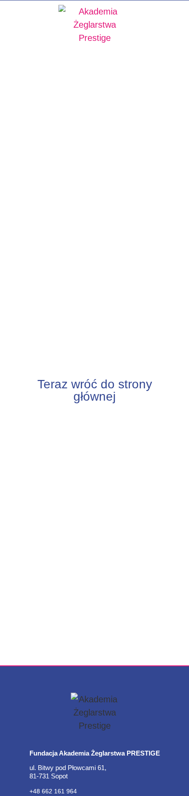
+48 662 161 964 (53, 791)
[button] (12, 56)
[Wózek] (182, 56)
